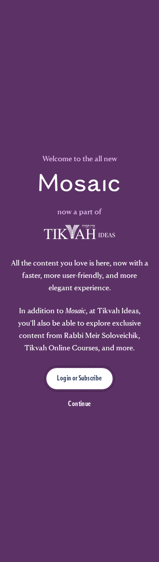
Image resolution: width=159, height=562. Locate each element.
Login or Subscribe (79, 378)
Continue (79, 404)
